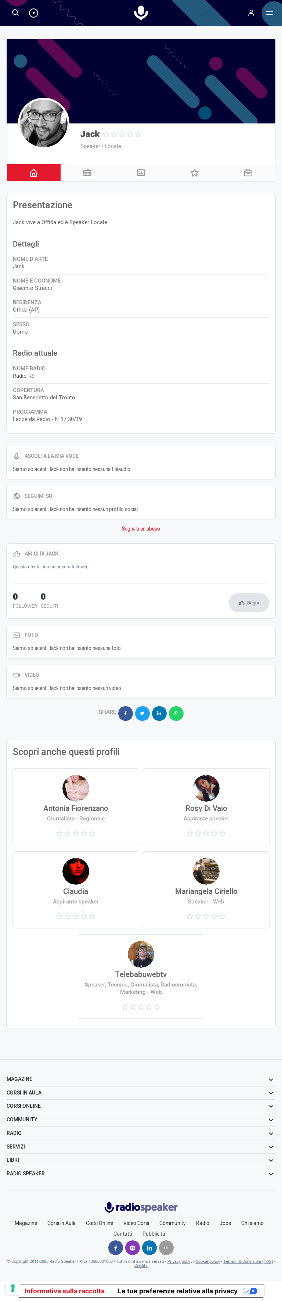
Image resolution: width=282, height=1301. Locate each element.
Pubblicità (153, 1234)
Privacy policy (179, 1261)
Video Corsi (136, 1223)
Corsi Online (99, 1223)
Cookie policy (208, 1261)
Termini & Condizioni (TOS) (248, 1261)
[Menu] (251, 13)
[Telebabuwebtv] (141, 976)
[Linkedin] (149, 1247)
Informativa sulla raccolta (65, 1291)
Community (172, 1223)
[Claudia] (75, 890)
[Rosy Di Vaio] (206, 807)
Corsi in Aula (61, 1223)
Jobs (225, 1223)
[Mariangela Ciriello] (206, 890)
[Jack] (43, 123)
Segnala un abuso (141, 529)
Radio (202, 1223)
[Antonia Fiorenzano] (75, 807)
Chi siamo (252, 1223)
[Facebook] (115, 1247)
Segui (253, 602)
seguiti (49, 601)
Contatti (122, 1234)
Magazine (26, 1223)
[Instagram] (132, 1247)
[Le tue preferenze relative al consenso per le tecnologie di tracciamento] (13, 1288)
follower (25, 601)
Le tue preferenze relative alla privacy (178, 1291)
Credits (141, 1265)
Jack (90, 134)
